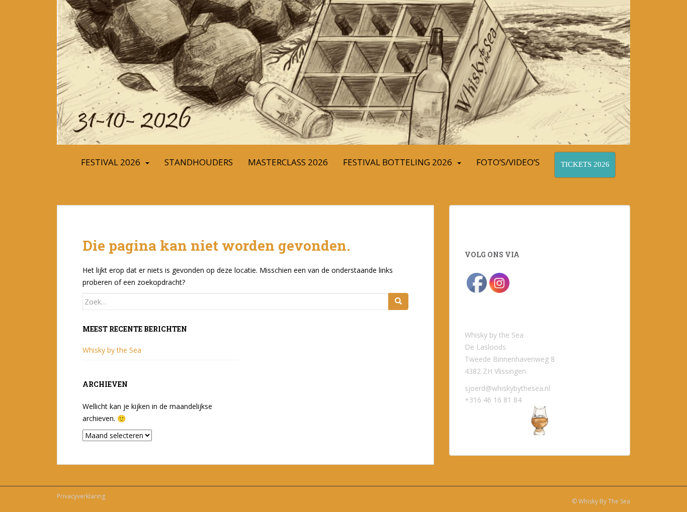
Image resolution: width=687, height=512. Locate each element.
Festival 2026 (110, 162)
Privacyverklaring (81, 496)
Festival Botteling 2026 (397, 162)
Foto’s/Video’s (508, 162)
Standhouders (198, 162)
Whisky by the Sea (111, 350)
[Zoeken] (398, 301)
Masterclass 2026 (288, 162)
